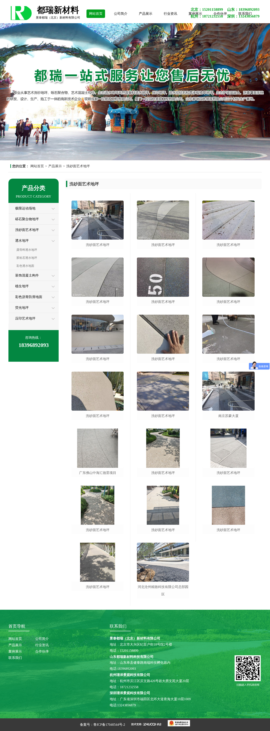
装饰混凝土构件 (27, 275)
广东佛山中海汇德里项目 (97, 473)
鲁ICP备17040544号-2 (109, 724)
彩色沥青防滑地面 (28, 297)
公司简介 (120, 13)
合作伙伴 (42, 651)
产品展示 (145, 13)
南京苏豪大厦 (228, 416)
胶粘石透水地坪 (26, 257)
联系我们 (15, 658)
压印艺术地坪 (25, 318)
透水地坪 (22, 240)
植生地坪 (22, 286)
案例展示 (15, 651)
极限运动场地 (25, 208)
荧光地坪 (22, 307)
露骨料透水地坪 (26, 249)
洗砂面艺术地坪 (78, 166)
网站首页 (96, 13)
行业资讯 (170, 13)
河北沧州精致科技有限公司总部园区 (163, 590)
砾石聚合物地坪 (27, 219)
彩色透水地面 (25, 265)
